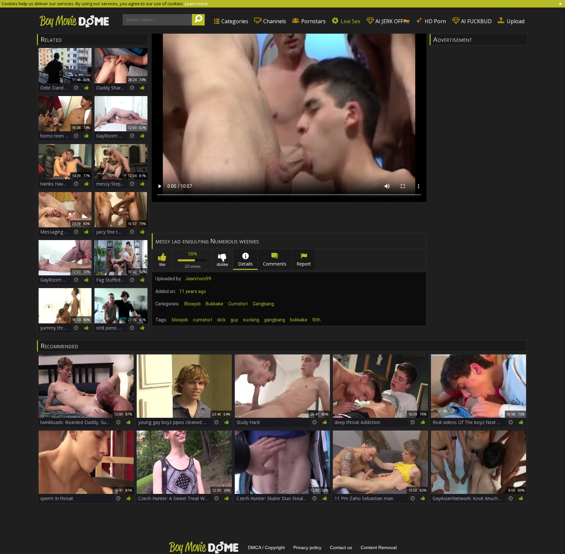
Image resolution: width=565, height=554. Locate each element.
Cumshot (238, 303)
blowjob (180, 319)
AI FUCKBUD (476, 21)
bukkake (298, 319)
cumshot (202, 319)
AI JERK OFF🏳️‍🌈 (392, 21)
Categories (234, 21)
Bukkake (214, 303)
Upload (514, 21)
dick (221, 319)
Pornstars (313, 21)
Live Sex (349, 21)
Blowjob (192, 303)
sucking (251, 319)
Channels (274, 21)
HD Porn (434, 21)
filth (316, 319)
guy (234, 319)
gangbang (274, 319)
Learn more (196, 4)
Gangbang (263, 303)
